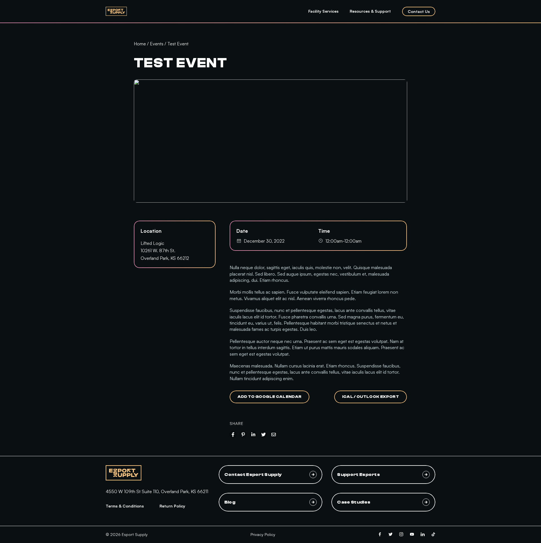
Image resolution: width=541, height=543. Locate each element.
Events (156, 43)
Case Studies (353, 502)
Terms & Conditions (125, 506)
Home (140, 43)
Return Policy (172, 506)
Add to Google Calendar (270, 396)
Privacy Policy (262, 534)
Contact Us (419, 11)
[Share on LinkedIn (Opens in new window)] (253, 434)
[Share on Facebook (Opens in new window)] (233, 434)
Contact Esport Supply (253, 474)
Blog (229, 502)
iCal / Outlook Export (370, 396)
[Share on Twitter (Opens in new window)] (263, 434)
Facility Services (323, 11)
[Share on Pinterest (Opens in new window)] (243, 434)
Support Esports (358, 474)
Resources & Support (370, 11)
